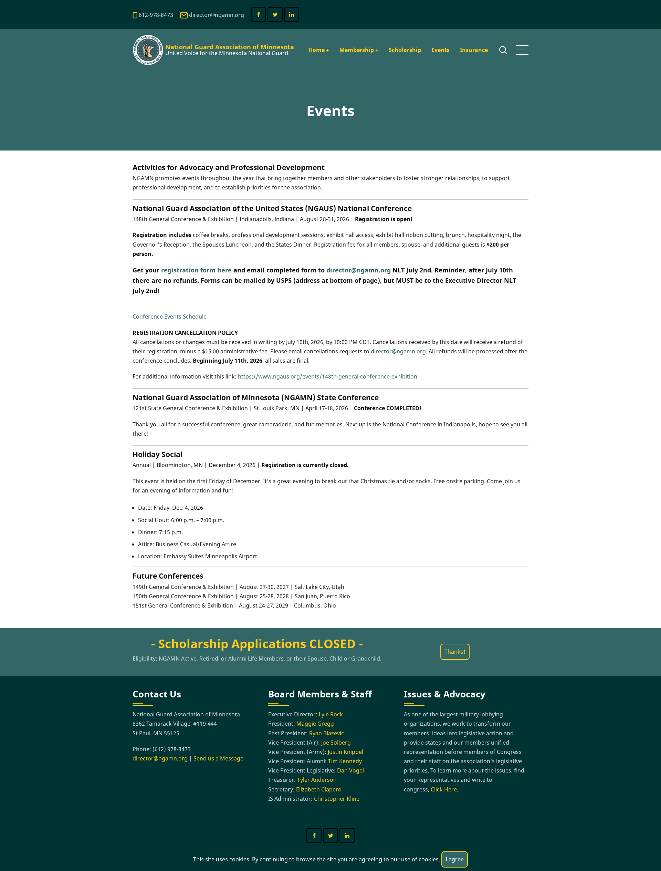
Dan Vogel (350, 770)
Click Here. (444, 789)
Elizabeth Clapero (319, 789)
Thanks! (454, 651)
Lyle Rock (331, 714)
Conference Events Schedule (170, 316)
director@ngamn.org (216, 15)
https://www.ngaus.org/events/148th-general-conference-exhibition (327, 376)
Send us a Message (218, 758)
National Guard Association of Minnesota (229, 47)
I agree (454, 859)
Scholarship (405, 50)
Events (440, 50)
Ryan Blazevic (326, 733)
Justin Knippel (345, 752)
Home (318, 50)
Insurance (474, 50)
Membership (358, 50)
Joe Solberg (336, 742)
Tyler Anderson (317, 780)
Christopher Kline (336, 798)
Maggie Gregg (315, 723)
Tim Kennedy (345, 761)
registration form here (196, 270)
